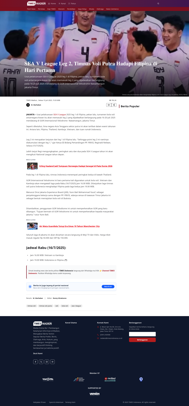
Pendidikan (71, 9)
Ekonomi (61, 9)
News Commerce (112, 9)
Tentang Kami (70, 402)
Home (53, 3)
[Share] (113, 105)
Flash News (31, 9)
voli (57, 306)
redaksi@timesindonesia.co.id (111, 338)
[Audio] (108, 105)
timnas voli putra (45, 306)
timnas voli (32, 306)
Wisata (91, 9)
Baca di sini (108, 286)
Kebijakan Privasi (39, 402)
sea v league (76, 306)
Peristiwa (41, 9)
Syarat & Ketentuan (56, 402)
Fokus (73, 3)
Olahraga (100, 9)
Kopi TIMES (51, 9)
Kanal (63, 3)
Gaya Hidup (82, 9)
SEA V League (59, 114)
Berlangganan (142, 340)
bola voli (65, 306)
